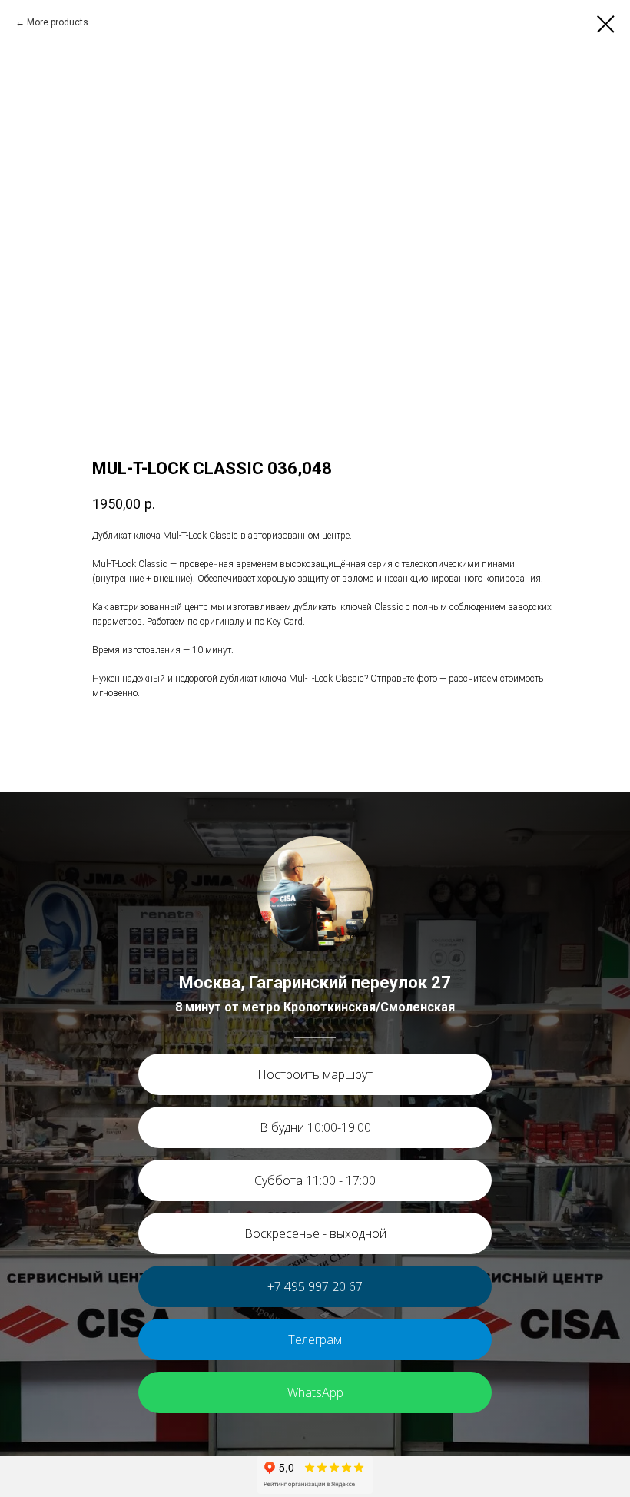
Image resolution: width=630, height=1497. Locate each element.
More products (57, 22)
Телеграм (315, 1339)
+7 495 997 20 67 (315, 1286)
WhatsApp (315, 1392)
